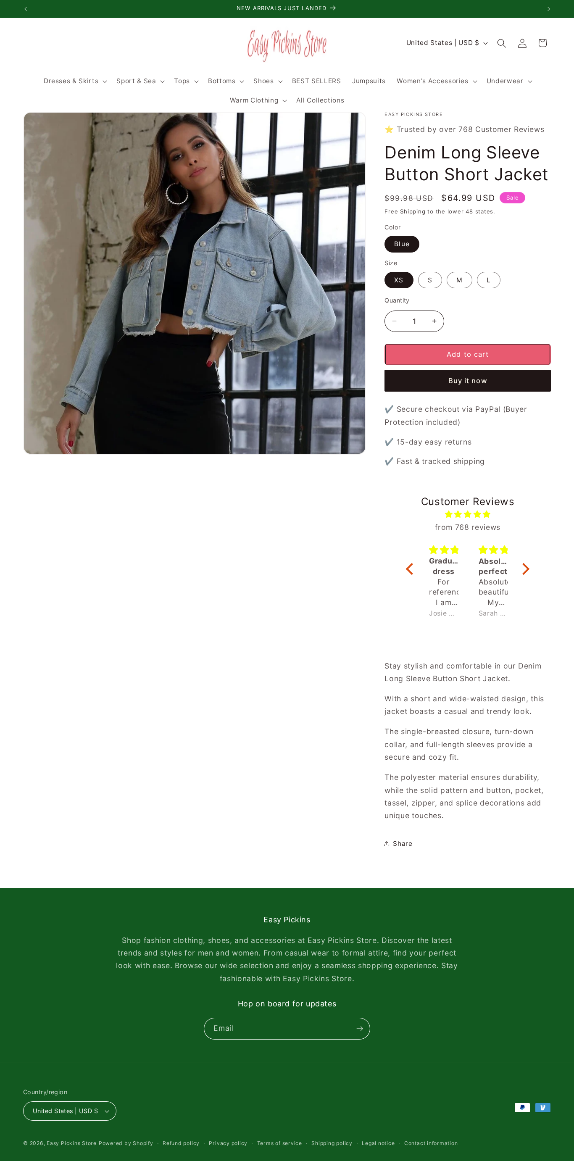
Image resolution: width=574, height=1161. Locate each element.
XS (398, 280)
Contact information (431, 1143)
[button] (74, 81)
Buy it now (467, 380)
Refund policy (181, 1143)
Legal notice (378, 1143)
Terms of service (279, 1143)
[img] (467, 514)
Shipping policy (332, 1143)
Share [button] (402, 844)
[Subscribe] (360, 1029)
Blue (401, 244)
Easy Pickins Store (72, 1143)
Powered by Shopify (126, 1143)
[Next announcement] (549, 9)
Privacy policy (228, 1143)
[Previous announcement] (25, 9)
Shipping (412, 211)
